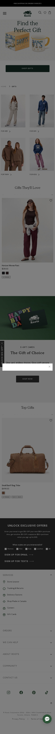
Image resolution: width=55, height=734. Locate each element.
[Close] (49, 367)
